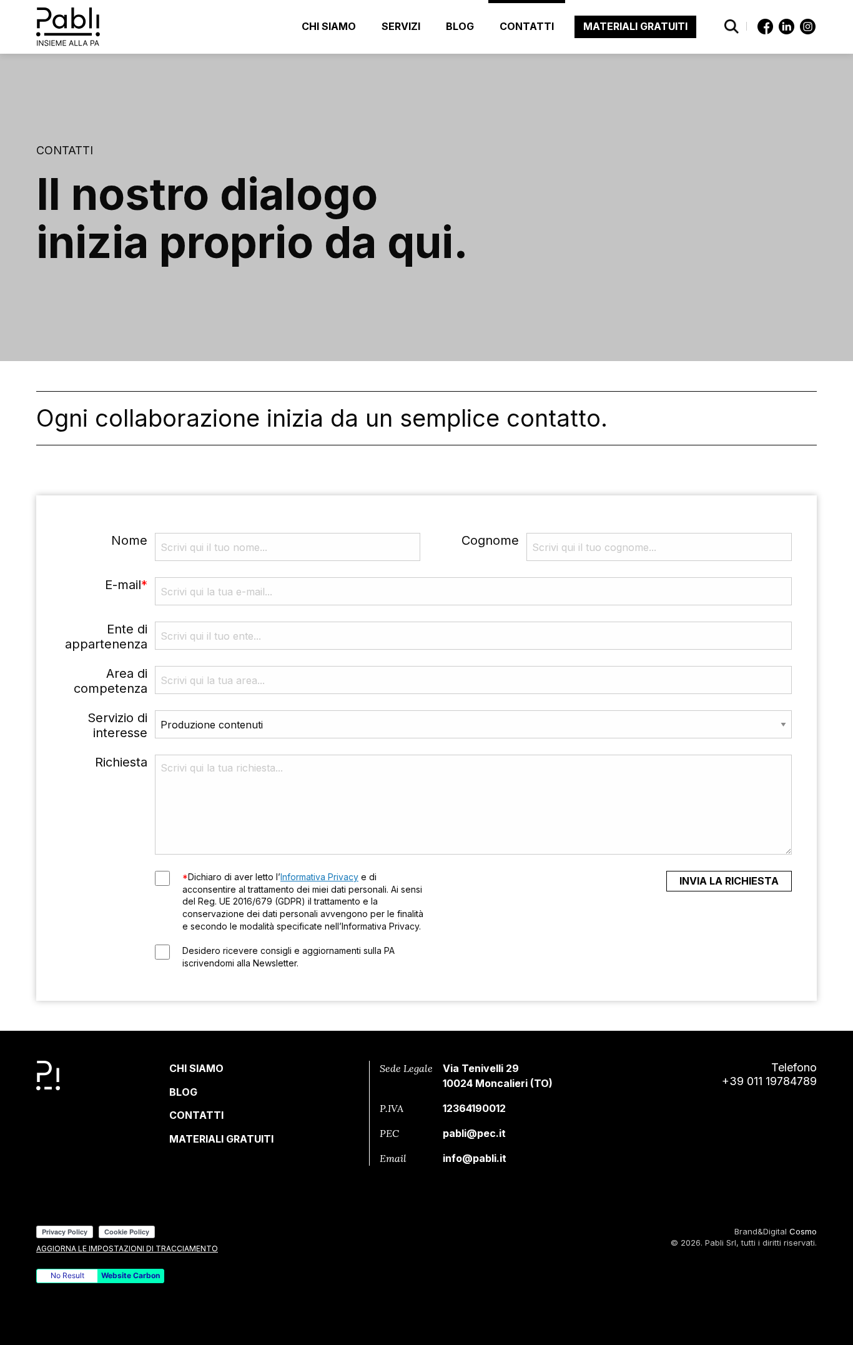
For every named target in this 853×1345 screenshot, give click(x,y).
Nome (129, 540)
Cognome (490, 540)
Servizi (401, 26)
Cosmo (803, 1231)
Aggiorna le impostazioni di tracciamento (127, 1248)
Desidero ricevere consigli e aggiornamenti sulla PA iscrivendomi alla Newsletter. (288, 956)
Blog (460, 26)
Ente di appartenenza (106, 637)
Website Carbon (130, 1275)
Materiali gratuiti (635, 26)
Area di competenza (110, 681)
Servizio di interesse (117, 725)
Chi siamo (329, 26)
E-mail (126, 584)
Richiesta (121, 762)
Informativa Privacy (319, 876)
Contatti (527, 26)
